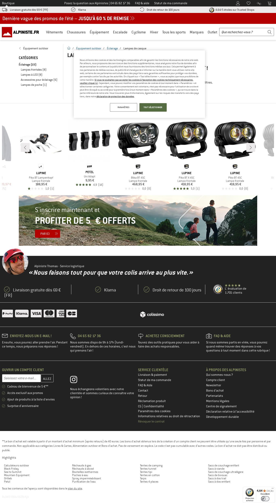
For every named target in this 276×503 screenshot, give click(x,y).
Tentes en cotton (150, 475)
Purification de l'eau (84, 481)
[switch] (265, 498)
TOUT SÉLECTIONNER (153, 107)
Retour (142, 396)
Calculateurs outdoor (16, 465)
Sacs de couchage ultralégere (225, 472)
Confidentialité (154, 406)
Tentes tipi (146, 472)
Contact (143, 391)
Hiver (154, 32)
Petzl (7, 481)
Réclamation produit (152, 401)
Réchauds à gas (81, 465)
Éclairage (112, 48)
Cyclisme (139, 32)
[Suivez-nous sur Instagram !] (76, 380)
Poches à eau (80, 475)
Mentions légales (217, 401)
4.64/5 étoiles (234, 10)
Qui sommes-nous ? (219, 375)
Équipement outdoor (88, 48)
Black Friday (11, 468)
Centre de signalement (221, 406)
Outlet (212, 32)
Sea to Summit (12, 472)
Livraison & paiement (152, 375)
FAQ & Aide (145, 385)
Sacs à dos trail (217, 478)
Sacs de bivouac (218, 475)
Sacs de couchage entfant (223, 465)
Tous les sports (174, 32)
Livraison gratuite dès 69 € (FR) (29, 10)
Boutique (8, 3)
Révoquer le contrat (151, 421)
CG (140, 406)
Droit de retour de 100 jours (163, 10)
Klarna (82, 10)
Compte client (215, 380)
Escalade (120, 32)
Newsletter (213, 385)
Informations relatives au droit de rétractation (169, 416)
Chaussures (76, 32)
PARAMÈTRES (124, 107)
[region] (139, 84)
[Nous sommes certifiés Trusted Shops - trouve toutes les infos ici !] (218, 289)
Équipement (99, 32)
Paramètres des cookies (154, 411)
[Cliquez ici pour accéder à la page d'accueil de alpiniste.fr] (22, 32)
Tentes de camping (151, 465)
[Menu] (272, 489)
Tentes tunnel (148, 468)
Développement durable (222, 417)
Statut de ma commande (154, 380)
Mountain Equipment (16, 475)
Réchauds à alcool (83, 468)
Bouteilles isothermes (85, 472)
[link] (39, 48)
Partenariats (214, 396)
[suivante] (250, 147)
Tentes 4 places (149, 481)
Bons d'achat (215, 391)
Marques (197, 32)
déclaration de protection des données (115, 96)
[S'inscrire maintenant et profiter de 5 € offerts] (138, 220)
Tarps (143, 478)
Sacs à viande (216, 468)
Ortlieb (8, 478)
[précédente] (25, 147)
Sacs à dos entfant (219, 481)
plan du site (75, 488)
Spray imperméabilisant (86, 478)
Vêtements (54, 32)
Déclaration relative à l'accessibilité (230, 412)
